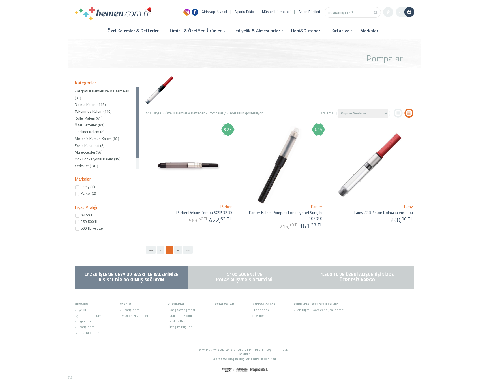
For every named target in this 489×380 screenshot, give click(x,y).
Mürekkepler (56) (88, 152)
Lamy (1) (88, 187)
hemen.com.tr (113, 14)
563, (198, 220)
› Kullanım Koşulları (182, 316)
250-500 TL (89, 222)
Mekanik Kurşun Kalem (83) (97, 139)
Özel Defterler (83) (89, 125)
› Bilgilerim (83, 321)
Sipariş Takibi (244, 12)
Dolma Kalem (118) (90, 105)
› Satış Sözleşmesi (181, 310)
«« (151, 249)
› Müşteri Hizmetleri (134, 316)
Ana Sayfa (153, 113)
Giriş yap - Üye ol (214, 12)
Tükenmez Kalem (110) (93, 111)
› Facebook (260, 310)
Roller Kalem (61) (88, 118)
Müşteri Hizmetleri (276, 12)
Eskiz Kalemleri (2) (90, 145)
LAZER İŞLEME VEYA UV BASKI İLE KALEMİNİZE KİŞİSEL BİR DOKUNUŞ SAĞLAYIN (132, 277)
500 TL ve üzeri (93, 228)
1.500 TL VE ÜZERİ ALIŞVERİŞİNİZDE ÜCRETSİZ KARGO (357, 277)
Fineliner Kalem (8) (90, 132)
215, (289, 226)
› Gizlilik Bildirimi (180, 321)
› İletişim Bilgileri (180, 327)
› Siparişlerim (85, 327)
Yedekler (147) (86, 166)
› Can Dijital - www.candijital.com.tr (319, 310)
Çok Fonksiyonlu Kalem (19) (98, 159)
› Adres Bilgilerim (87, 333)
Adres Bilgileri (309, 12)
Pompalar (216, 113)
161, (310, 226)
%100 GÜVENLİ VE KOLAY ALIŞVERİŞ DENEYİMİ (244, 277)
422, (220, 220)
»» (188, 249)
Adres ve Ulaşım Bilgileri (231, 359)
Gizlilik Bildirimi (264, 359)
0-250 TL (88, 215)
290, (401, 220)
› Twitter (258, 316)
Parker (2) (88, 193)
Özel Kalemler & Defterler (185, 113)
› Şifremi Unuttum (88, 316)
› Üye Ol (80, 310)
